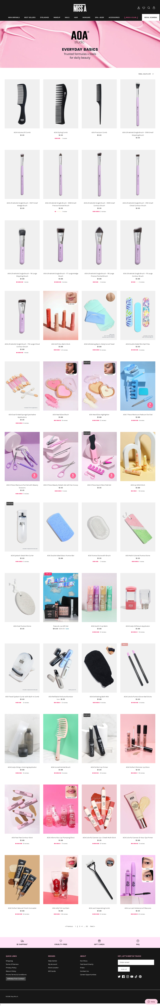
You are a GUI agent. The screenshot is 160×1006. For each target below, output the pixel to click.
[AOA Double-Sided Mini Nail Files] (137, 315)
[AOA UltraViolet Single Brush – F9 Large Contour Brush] (137, 245)
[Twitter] (119, 976)
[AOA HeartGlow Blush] (60, 386)
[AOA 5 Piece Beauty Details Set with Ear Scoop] (60, 456)
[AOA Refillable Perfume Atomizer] (60, 668)
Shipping (9, 961)
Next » (92, 926)
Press (82, 968)
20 (87, 926)
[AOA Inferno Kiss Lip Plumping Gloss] (60, 809)
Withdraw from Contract (15, 979)
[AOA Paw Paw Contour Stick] (22, 809)
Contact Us (84, 971)
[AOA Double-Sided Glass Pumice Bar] (60, 527)
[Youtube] (131, 976)
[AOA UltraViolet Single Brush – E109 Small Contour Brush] (99, 174)
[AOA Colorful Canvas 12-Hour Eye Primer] (137, 809)
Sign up (124, 969)
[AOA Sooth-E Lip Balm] (99, 597)
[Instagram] (127, 976)
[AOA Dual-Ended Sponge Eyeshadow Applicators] (22, 386)
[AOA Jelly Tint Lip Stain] (60, 879)
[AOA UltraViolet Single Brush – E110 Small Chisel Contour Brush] (137, 174)
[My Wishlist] (143, 8)
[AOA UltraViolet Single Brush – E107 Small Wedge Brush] (22, 174)
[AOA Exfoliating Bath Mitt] (99, 668)
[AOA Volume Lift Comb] (22, 104)
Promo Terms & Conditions (16, 975)
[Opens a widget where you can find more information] (151, 1002)
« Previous (69, 926)
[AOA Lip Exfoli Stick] (137, 456)
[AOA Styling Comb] (60, 104)
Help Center (52, 961)
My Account (52, 964)
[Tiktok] (136, 976)
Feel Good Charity (86, 964)
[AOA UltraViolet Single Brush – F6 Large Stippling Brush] (22, 245)
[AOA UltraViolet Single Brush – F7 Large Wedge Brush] (60, 245)
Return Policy (11, 971)
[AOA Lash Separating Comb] (99, 879)
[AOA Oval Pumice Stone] (22, 597)
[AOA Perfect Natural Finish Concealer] (22, 879)
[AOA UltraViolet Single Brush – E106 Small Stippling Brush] (137, 104)
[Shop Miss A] (80, 8)
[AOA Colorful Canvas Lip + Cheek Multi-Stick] (99, 809)
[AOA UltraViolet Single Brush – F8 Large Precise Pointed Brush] (99, 245)
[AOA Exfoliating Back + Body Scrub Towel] (99, 315)
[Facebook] (123, 976)
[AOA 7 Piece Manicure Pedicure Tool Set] (137, 386)
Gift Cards (52, 971)
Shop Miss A (14, 996)
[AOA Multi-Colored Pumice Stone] (137, 527)
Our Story (83, 961)
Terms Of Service (12, 964)
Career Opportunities (88, 975)
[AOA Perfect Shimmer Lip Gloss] (137, 738)
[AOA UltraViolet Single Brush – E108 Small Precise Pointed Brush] (60, 174)
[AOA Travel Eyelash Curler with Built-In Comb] (22, 668)
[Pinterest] (140, 976)
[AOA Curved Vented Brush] (60, 738)
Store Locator (53, 968)
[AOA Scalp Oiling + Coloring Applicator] (22, 738)
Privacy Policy (11, 968)
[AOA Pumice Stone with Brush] (99, 527)
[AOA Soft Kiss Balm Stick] (60, 315)
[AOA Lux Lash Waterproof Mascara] (137, 879)
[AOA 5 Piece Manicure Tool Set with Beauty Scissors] (22, 456)
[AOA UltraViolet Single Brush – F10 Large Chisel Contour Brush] (22, 315)
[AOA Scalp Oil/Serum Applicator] (137, 597)
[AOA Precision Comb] (99, 104)
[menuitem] (14, 17)
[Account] (138, 7)
